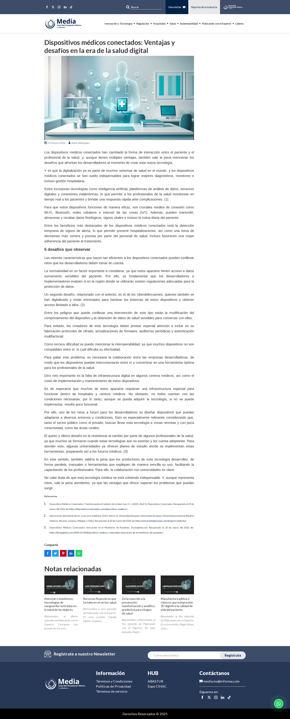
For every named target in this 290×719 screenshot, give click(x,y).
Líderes (239, 23)
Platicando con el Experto (216, 23)
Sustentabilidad (189, 23)
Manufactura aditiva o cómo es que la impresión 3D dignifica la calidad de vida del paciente (177, 604)
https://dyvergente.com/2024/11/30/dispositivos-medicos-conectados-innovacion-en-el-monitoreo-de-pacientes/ (106, 532)
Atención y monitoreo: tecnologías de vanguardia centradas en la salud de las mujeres (60, 604)
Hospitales (159, 23)
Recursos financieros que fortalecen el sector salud (99, 600)
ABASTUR (155, 681)
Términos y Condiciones (114, 681)
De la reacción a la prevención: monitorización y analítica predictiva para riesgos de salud (138, 606)
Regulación (142, 23)
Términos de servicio (111, 691)
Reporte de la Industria (204, 7)
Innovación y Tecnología (118, 23)
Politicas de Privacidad (113, 686)
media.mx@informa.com (221, 681)
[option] (119, 98)
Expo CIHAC (157, 686)
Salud (173, 23)
